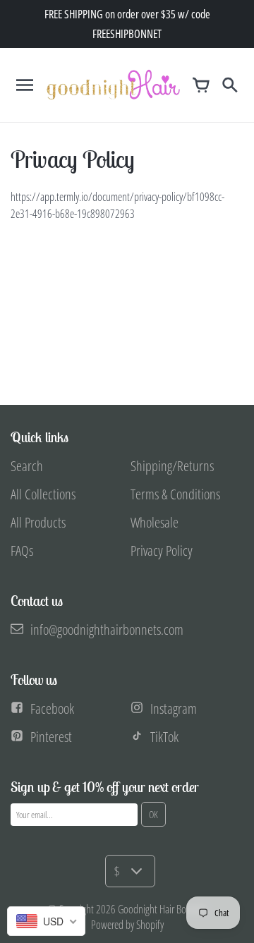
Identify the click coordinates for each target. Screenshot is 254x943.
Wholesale (155, 522)
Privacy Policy (162, 550)
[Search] (229, 84)
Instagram (173, 708)
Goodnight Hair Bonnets (162, 909)
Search (27, 465)
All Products (38, 522)
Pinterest (51, 736)
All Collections (43, 494)
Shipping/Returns (172, 465)
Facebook (52, 708)
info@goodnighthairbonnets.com (106, 629)
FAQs (22, 550)
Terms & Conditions (175, 494)
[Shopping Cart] (201, 84)
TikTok (164, 736)
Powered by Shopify (127, 924)
